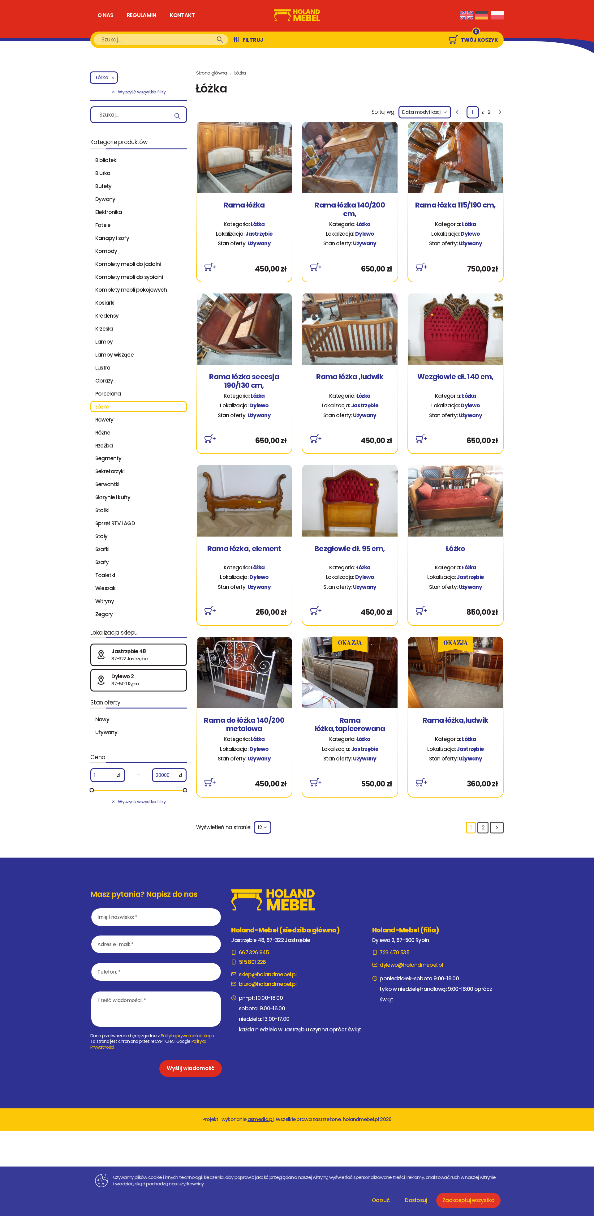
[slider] (91, 790)
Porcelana (108, 393)
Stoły (101, 536)
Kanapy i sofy (112, 238)
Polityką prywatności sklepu (187, 1036)
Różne (102, 432)
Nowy (102, 719)
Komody (106, 251)
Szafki (102, 549)
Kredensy (107, 315)
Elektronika (108, 212)
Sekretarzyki (110, 471)
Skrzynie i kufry (112, 497)
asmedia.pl (260, 1119)
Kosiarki (104, 302)
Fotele (103, 225)
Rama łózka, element (244, 549)
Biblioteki (106, 160)
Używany (106, 732)
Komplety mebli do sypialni (129, 277)
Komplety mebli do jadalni (128, 264)
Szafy (102, 562)
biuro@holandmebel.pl (267, 984)
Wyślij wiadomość (190, 1068)
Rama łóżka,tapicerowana (350, 724)
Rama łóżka (244, 205)
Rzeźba (104, 445)
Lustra (102, 367)
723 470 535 (394, 952)
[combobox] (424, 112)
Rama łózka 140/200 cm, (350, 209)
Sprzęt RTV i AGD (115, 523)
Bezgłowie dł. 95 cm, (350, 549)
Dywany (105, 199)
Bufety (103, 186)
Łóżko (455, 549)
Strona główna (211, 73)
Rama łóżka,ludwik (455, 720)
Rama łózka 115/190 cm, (455, 205)
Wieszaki (106, 588)
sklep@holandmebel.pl (267, 974)
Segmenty (108, 458)
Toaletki (105, 575)
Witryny (104, 601)
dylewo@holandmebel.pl (411, 965)
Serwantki (107, 484)
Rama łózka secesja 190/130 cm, (244, 381)
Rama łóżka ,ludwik (349, 377)
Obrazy (104, 380)
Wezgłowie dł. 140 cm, (455, 377)
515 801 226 (252, 962)
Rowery (104, 419)
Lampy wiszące (114, 354)
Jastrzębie (258, 234)
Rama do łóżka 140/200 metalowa (244, 724)
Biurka (102, 173)
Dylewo (364, 234)
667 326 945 (254, 952)
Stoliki (102, 510)
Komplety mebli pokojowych (131, 289)
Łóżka (102, 406)
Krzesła (104, 328)
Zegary (104, 614)
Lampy (104, 341)
